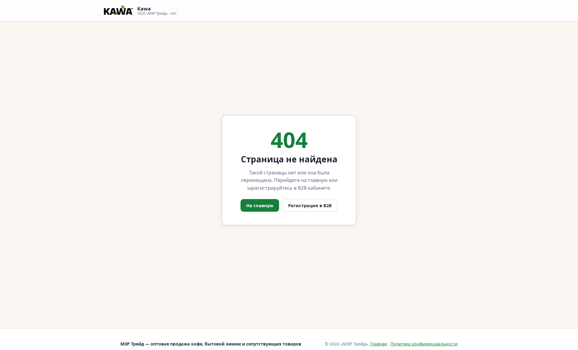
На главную (259, 205)
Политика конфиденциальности (424, 344)
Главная (378, 344)
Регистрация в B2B (310, 205)
